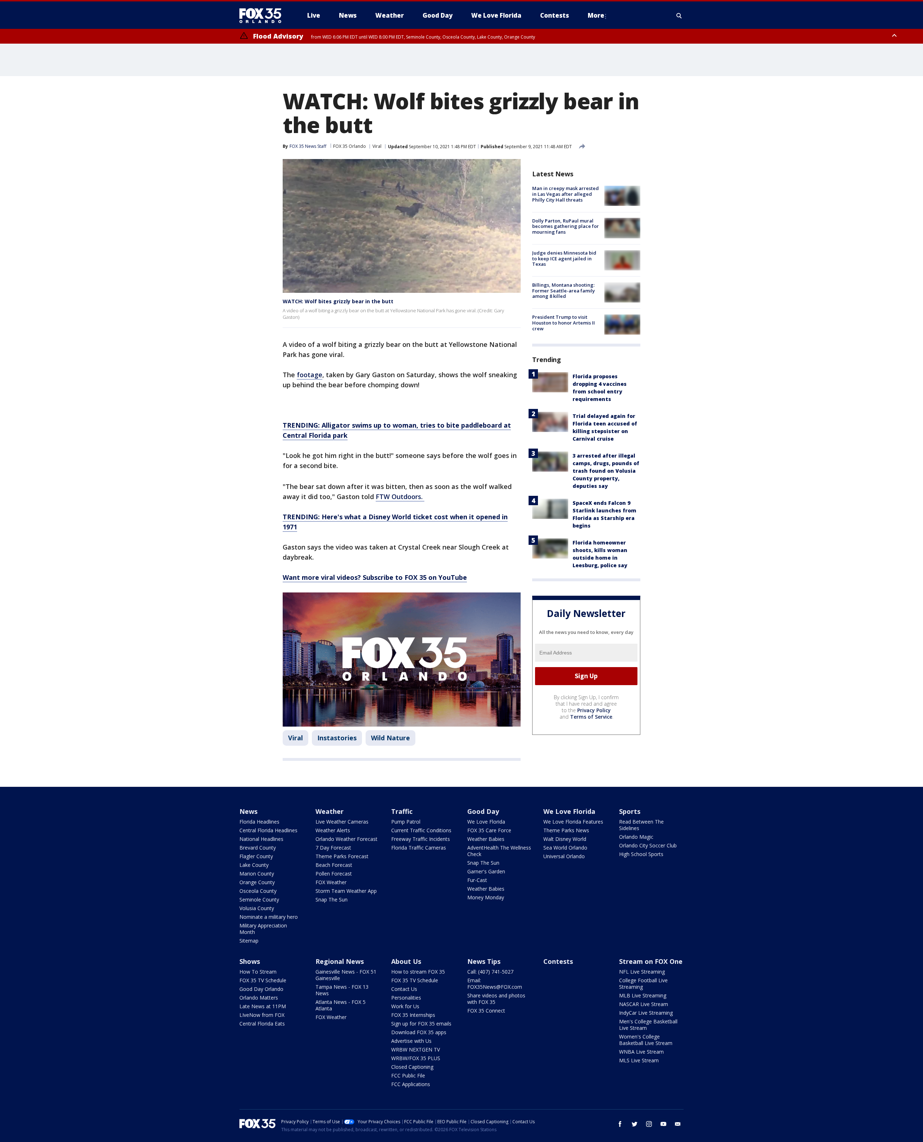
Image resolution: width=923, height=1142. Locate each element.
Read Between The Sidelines (641, 825)
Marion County (256, 873)
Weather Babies (485, 838)
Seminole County (259, 899)
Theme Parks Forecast (341, 856)
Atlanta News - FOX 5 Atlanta (340, 1005)
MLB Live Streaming (642, 995)
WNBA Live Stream (641, 1051)
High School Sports (641, 854)
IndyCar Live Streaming (646, 1012)
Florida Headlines (259, 821)
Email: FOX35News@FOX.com (494, 983)
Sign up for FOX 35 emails (421, 1023)
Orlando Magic (636, 836)
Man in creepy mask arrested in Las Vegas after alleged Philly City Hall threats (565, 194)
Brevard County (257, 847)
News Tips (483, 961)
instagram (649, 1124)
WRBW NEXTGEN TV (415, 1049)
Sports (629, 811)
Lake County (254, 864)
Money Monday (485, 897)
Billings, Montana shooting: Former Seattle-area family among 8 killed (563, 290)
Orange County (257, 882)
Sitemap (249, 940)
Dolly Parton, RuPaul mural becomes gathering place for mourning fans (565, 226)
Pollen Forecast (333, 873)
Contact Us (404, 989)
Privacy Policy (594, 709)
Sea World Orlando (565, 847)
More (596, 15)
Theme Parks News (566, 830)
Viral (376, 146)
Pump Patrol (405, 821)
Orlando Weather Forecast (346, 838)
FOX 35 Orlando (349, 146)
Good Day (483, 811)
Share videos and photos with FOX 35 (496, 998)
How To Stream (258, 971)
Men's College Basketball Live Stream (648, 1024)
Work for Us (405, 1006)
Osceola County (258, 890)
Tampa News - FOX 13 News (341, 990)
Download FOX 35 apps (418, 1032)
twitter (634, 1124)
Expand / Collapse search (679, 15)
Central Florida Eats (262, 1023)
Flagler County (256, 856)
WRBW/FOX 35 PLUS (415, 1058)
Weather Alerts (332, 830)
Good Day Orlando (261, 989)
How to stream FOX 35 (418, 971)
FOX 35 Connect (486, 1010)
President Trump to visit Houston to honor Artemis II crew (563, 322)
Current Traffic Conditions (421, 830)
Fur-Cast (477, 880)
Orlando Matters (258, 997)
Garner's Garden (486, 871)
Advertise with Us (411, 1040)
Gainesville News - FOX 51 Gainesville (345, 975)
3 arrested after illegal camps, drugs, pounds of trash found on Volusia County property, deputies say (606, 470)
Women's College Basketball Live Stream (645, 1039)
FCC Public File (408, 1075)
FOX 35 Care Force (489, 830)
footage (309, 374)
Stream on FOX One (651, 961)
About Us (406, 961)
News (248, 811)
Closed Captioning (412, 1066)
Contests (558, 961)
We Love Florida (486, 821)
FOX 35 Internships (413, 1014)
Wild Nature (390, 737)
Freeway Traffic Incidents (420, 838)
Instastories (337, 737)
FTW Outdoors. (400, 496)
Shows (249, 961)
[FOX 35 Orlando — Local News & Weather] (263, 15)
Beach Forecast (333, 864)
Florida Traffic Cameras (418, 847)
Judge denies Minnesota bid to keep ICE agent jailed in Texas (564, 258)
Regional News (339, 961)
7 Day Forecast (333, 847)
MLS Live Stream (639, 1060)
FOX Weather (330, 882)
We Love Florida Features (573, 821)
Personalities (406, 997)
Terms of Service (591, 716)
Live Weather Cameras (341, 821)
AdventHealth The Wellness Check (499, 850)
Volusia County (256, 908)
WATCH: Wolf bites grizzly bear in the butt (338, 301)
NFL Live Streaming (642, 971)
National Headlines (261, 838)
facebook (620, 1124)
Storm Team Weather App (346, 890)
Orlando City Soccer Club (648, 845)
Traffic (401, 811)
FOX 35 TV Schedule (262, 980)
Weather (329, 811)
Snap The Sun (331, 899)
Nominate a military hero (268, 916)
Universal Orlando (564, 856)
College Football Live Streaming (643, 983)
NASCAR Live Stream (643, 1004)
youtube (663, 1124)
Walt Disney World (564, 838)
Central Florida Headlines (268, 830)
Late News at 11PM (262, 1006)
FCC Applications (410, 1084)
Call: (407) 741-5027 (490, 971)
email (678, 1124)
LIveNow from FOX (261, 1014)
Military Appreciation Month (263, 928)
